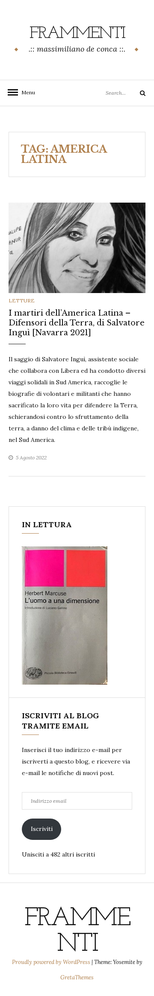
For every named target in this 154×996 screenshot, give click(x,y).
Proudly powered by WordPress (52, 962)
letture (22, 300)
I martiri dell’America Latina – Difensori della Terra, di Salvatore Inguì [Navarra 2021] (77, 323)
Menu (25, 92)
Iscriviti (42, 829)
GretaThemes (77, 977)
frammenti (77, 33)
